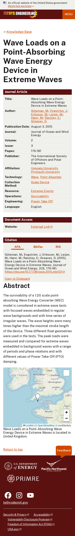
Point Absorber (51, 177)
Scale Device (40, 182)
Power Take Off (42, 201)
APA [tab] (17, 246)
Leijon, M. (56, 114)
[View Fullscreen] (66, 373)
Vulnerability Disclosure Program (29, 519)
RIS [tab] (58, 246)
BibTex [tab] (38, 246)
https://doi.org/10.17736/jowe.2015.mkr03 (33, 271)
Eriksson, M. (39, 114)
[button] (37, 397)
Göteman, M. (40, 110)
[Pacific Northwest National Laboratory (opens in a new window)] (52, 467)
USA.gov (13, 529)
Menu (69, 14)
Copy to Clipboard (17, 278)
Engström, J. (58, 110)
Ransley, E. (52, 117)
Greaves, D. (39, 121)
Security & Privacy (14, 514)
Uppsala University (44, 168)
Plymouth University (45, 171)
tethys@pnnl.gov (15, 502)
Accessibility (42, 514)
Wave (35, 177)
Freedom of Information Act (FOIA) (30, 524)
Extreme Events (42, 191)
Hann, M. (37, 117)
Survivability (40, 196)
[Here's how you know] (37, 5)
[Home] (20, 14)
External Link (40, 226)
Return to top (13, 449)
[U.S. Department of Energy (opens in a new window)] (20, 467)
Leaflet (29, 425)
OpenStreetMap (46, 425)
